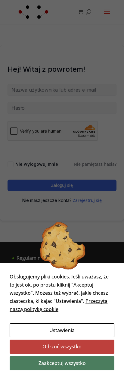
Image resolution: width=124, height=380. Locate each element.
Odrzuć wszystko (62, 346)
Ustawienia (62, 330)
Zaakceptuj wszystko (62, 363)
